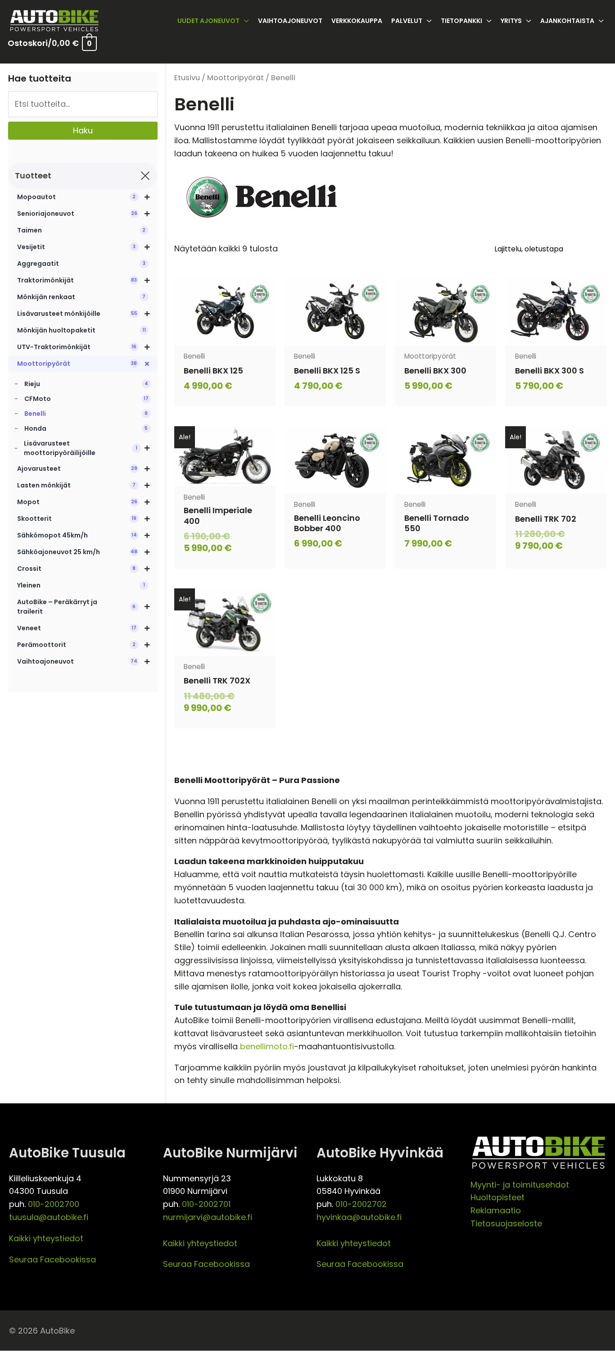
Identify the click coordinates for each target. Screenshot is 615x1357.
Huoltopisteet (497, 1197)
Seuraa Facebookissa (52, 1259)
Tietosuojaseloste (506, 1223)
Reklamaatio (495, 1210)
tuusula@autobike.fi (48, 1217)
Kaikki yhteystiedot (46, 1238)
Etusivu (187, 78)
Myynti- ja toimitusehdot (519, 1184)
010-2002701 (206, 1204)
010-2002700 (53, 1204)
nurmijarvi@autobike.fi (207, 1217)
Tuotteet (33, 175)
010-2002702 (361, 1204)
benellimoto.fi (267, 1046)
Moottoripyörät (235, 78)
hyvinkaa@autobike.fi (359, 1217)
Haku (83, 130)
